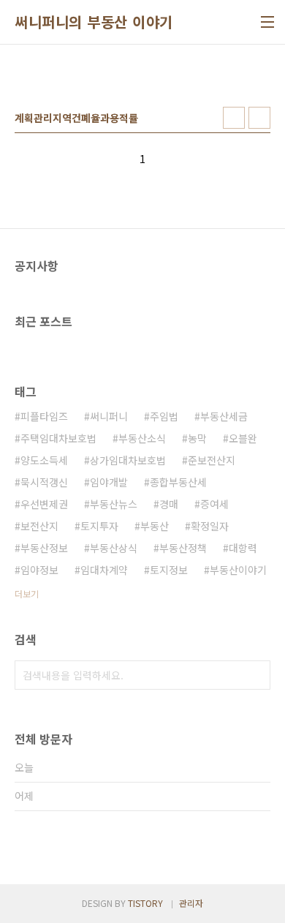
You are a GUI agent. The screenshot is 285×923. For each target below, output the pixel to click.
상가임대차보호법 (128, 460)
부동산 (154, 526)
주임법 (164, 416)
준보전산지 (211, 460)
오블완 (243, 438)
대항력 (243, 547)
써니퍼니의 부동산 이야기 (94, 22)
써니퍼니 (109, 416)
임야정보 (39, 569)
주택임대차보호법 (58, 438)
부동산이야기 (238, 569)
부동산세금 (224, 416)
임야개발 (109, 482)
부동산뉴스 (113, 504)
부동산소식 (142, 438)
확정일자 (210, 526)
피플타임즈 (44, 416)
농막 (197, 438)
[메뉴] (267, 21)
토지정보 (169, 569)
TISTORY (145, 903)
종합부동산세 (178, 482)
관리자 (191, 903)
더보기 (27, 593)
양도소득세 (44, 460)
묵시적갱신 (44, 482)
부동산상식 (113, 547)
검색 (256, 675)
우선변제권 (44, 504)
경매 (168, 504)
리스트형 (259, 118)
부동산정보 (44, 547)
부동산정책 (183, 547)
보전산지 (39, 526)
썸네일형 (234, 118)
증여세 (214, 504)
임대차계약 (104, 569)
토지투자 (99, 526)
